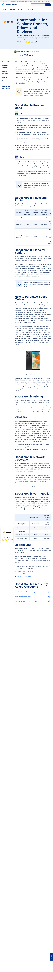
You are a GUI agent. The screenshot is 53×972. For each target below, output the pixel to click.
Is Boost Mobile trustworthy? (23, 596)
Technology (29, 9)
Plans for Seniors (5, 66)
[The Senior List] (9, 4)
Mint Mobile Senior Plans (24, 576)
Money (20, 9)
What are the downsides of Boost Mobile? (27, 601)
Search (48, 4)
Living (12, 9)
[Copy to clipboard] (32, 55)
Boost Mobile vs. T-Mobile (6, 87)
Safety (4, 9)
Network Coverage (5, 82)
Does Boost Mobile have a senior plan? (26, 592)
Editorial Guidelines (46, 1)
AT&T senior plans (31, 284)
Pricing (4, 77)
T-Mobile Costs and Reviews (25, 571)
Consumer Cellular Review (24, 574)
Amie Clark (20, 51)
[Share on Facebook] (27, 55)
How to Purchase (5, 72)
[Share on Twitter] (25, 55)
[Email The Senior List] (30, 55)
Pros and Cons (6, 62)
